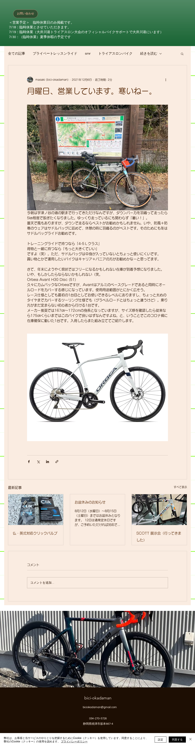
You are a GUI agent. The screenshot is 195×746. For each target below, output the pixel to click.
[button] (182, 53)
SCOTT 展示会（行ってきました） (158, 537)
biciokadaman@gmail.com (100, 707)
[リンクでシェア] (57, 461)
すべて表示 (180, 487)
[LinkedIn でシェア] (47, 461)
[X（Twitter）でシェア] (38, 461)
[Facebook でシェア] (29, 461)
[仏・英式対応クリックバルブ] (35, 509)
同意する (177, 739)
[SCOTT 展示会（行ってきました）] (159, 509)
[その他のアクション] (165, 79)
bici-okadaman (97, 698)
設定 (160, 739)
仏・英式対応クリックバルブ (35, 533)
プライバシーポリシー (74, 741)
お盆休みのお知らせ (90, 502)
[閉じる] (190, 739)
